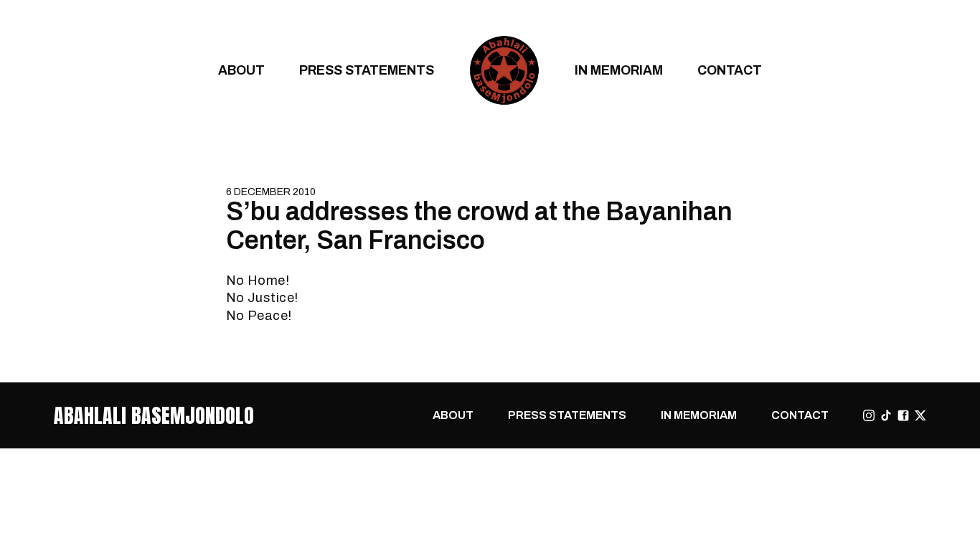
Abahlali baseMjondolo (154, 415)
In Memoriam (619, 70)
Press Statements (366, 70)
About (241, 70)
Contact (729, 70)
